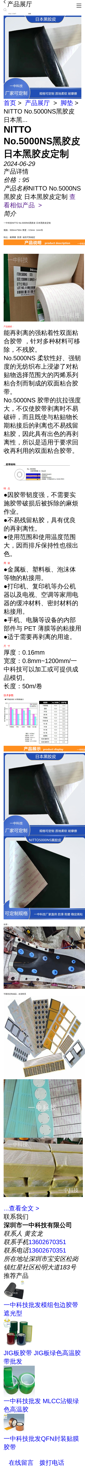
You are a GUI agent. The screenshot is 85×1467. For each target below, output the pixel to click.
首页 (10, 102)
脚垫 (67, 102)
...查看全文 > (21, 1208)
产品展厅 (37, 102)
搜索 (29, 13)
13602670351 (47, 1241)
